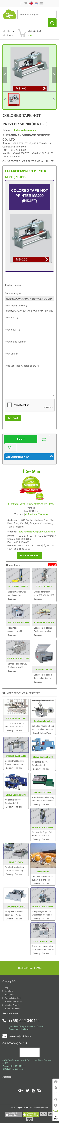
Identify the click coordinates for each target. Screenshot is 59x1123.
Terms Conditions (12, 1008)
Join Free (9, 990)
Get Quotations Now (17, 456)
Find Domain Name (13, 1001)
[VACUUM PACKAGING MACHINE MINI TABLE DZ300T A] (18, 611)
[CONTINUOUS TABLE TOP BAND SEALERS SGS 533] (44, 611)
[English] (29, 3)
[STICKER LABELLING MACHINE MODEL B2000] (16, 706)
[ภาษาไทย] (34, 3)
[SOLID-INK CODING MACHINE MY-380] (43, 780)
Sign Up (10, 30)
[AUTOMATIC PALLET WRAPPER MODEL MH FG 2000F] (18, 575)
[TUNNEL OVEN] (16, 850)
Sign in (10, 34)
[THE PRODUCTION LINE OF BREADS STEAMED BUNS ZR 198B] (18, 647)
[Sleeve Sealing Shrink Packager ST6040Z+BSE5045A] (43, 745)
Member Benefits (12, 1005)
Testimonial (10, 994)
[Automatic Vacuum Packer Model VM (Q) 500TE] (44, 653)
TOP (56, 1119)
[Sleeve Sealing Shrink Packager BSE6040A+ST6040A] (16, 781)
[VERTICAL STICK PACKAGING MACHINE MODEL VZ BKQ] (44, 575)
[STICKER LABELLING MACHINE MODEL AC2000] (43, 929)
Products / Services (37, 514)
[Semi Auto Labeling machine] (43, 708)
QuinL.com (23, 1107)
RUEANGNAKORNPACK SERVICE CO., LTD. (31, 504)
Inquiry (21, 439)
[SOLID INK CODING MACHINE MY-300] (16, 895)
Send (14, 418)
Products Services (13, 998)
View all (52, 564)
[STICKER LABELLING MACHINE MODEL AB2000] (16, 744)
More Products (30, 555)
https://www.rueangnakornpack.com (36, 531)
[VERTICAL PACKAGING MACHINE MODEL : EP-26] (43, 815)
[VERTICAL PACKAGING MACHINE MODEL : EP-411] (43, 895)
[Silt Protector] (43, 855)
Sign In (8, 987)
